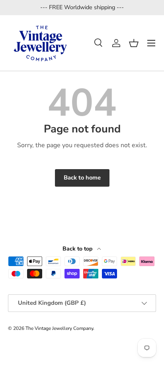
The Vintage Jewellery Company (59, 328)
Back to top (78, 249)
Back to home (82, 178)
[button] (134, 43)
